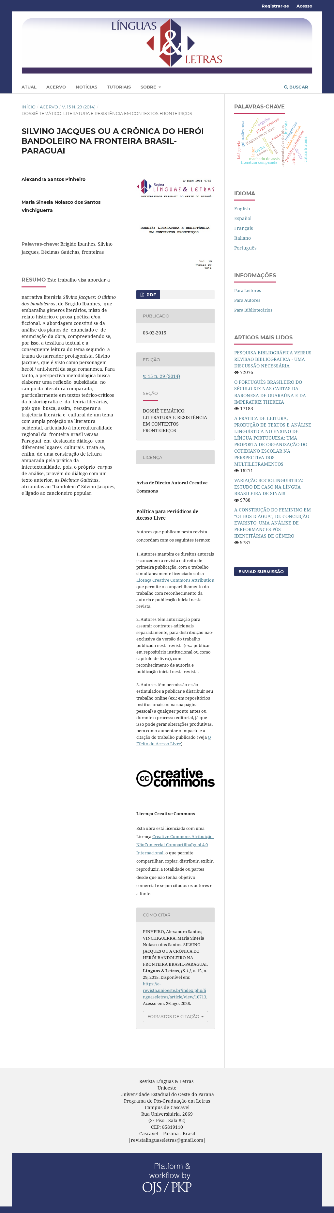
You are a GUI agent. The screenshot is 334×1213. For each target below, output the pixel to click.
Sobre (149, 86)
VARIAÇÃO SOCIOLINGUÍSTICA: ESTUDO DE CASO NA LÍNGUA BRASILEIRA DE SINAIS (268, 486)
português (245, 248)
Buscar (298, 86)
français (243, 228)
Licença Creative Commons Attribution (175, 580)
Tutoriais (119, 86)
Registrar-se (275, 5)
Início (29, 106)
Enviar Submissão (261, 571)
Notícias (86, 86)
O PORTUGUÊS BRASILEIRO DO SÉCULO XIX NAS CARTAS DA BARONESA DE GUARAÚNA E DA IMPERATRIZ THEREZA (270, 392)
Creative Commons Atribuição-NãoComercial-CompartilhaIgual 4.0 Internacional (175, 844)
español (242, 218)
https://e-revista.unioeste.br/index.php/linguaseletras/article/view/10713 (174, 990)
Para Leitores (247, 290)
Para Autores (247, 300)
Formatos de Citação (173, 1016)
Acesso (304, 5)
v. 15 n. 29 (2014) (79, 106)
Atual (29, 86)
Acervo (56, 86)
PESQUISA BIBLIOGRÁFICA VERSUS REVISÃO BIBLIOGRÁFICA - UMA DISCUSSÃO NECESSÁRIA (272, 359)
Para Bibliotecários (253, 310)
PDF (150, 294)
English (242, 208)
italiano (242, 238)
